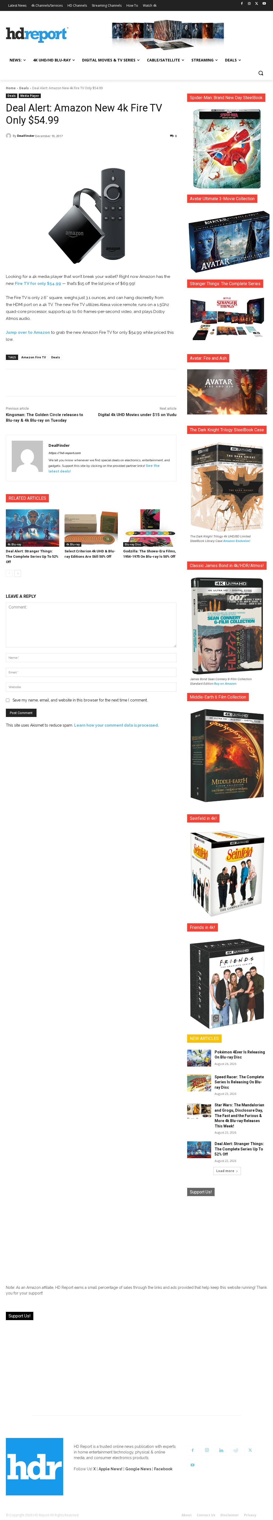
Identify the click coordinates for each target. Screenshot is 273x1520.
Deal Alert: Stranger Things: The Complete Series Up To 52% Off (32, 556)
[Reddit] (235, 1450)
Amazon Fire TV (33, 357)
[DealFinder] (9, 135)
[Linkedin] (221, 1450)
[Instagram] (249, 4)
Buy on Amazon (225, 683)
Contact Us (206, 1515)
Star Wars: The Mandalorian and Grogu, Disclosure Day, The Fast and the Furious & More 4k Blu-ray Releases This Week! (239, 1115)
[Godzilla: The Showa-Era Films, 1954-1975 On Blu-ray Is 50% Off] (149, 528)
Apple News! (110, 1469)
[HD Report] (37, 35)
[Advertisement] (227, 1236)
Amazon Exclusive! (236, 541)
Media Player (29, 96)
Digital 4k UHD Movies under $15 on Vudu (137, 414)
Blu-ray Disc (133, 544)
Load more (225, 1171)
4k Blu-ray (14, 544)
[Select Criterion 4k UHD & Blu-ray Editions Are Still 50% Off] (91, 528)
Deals (24, 88)
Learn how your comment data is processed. (116, 725)
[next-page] (17, 573)
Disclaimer (229, 1515)
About (187, 1515)
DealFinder (25, 136)
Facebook (163, 1469)
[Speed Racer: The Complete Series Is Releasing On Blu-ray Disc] (199, 1083)
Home (11, 88)
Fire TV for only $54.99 (38, 283)
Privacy (250, 1515)
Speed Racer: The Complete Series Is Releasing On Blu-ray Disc (239, 1082)
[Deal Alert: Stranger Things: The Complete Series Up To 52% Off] (32, 528)
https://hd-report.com (65, 453)
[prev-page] (9, 573)
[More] (145, 149)
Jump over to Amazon (28, 332)
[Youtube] (264, 4)
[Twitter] (257, 4)
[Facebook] (242, 4)
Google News (138, 1469)
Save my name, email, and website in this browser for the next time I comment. (80, 700)
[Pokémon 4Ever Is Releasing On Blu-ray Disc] (199, 1058)
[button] (260, 73)
